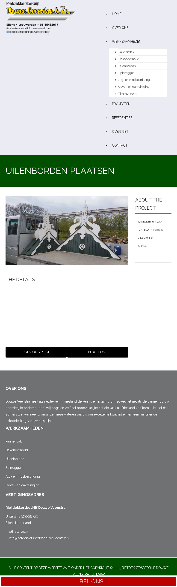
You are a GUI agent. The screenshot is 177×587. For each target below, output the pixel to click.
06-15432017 (18, 531)
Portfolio (158, 229)
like (149, 237)
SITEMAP (98, 574)
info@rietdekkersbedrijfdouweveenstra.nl (39, 538)
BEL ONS (90, 581)
